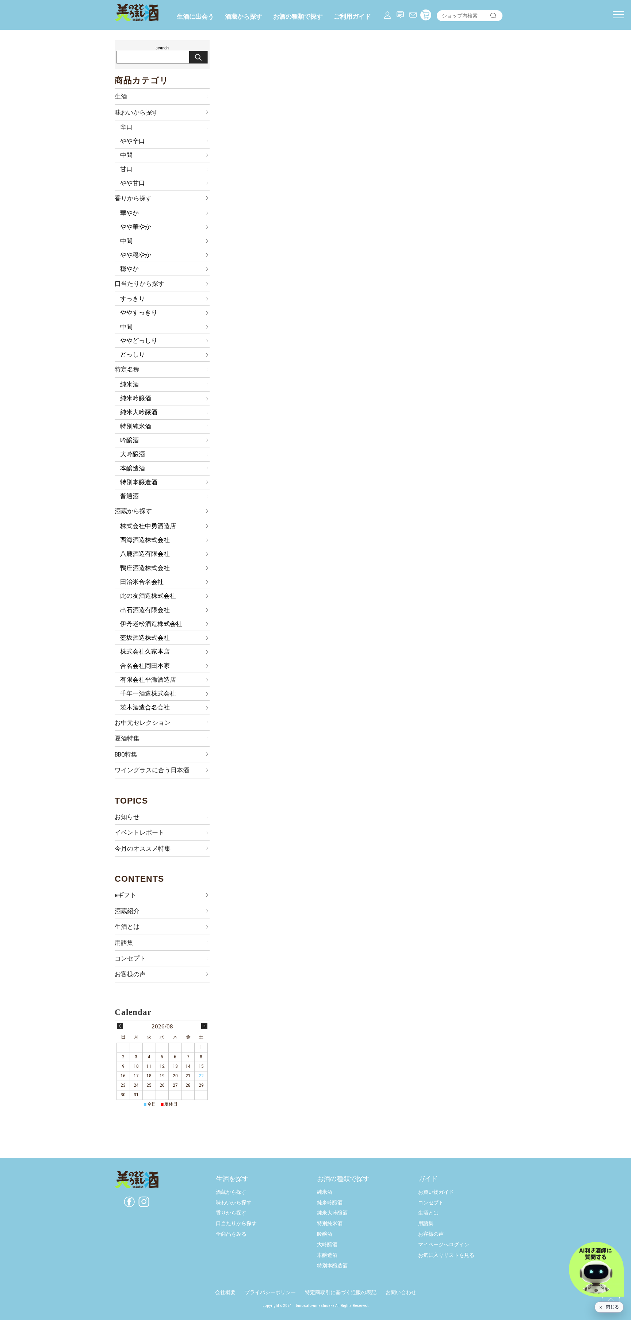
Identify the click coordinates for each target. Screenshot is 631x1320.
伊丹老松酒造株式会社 (151, 623)
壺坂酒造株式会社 (145, 637)
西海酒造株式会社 (145, 539)
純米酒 (129, 384)
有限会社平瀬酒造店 (148, 679)
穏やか (129, 268)
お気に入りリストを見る (446, 1255)
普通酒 (129, 496)
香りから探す (133, 198)
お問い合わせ (401, 1292)
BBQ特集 (126, 754)
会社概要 (225, 1292)
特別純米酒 (135, 426)
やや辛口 (132, 141)
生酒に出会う (195, 16)
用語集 (124, 942)
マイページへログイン (443, 1245)
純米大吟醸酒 (138, 412)
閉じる (612, 1306)
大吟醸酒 (132, 454)
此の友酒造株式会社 (148, 595)
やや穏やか (135, 254)
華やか (129, 212)
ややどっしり (138, 340)
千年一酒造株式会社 (148, 693)
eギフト (125, 894)
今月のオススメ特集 (143, 848)
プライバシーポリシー (270, 1292)
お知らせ (127, 816)
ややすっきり (138, 312)
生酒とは (127, 926)
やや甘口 (132, 182)
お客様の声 (130, 974)
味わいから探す (136, 112)
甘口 (126, 169)
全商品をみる (231, 1234)
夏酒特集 (127, 738)
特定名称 (127, 369)
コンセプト (130, 958)
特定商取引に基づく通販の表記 (340, 1292)
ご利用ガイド (352, 16)
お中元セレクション (143, 722)
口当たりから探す (139, 283)
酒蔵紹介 (127, 911)
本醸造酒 (132, 468)
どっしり (132, 354)
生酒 (121, 96)
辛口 (126, 127)
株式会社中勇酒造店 (148, 526)
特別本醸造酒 (138, 482)
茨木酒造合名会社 (145, 707)
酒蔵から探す (243, 16)
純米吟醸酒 (135, 398)
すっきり (132, 298)
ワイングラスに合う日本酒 (152, 770)
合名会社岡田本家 (145, 665)
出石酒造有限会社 (145, 609)
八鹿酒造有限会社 (145, 553)
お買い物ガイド (436, 1192)
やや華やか (135, 226)
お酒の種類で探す (298, 16)
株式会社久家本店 (145, 651)
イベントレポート (139, 832)
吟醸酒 (129, 440)
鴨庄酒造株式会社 (145, 568)
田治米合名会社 (142, 581)
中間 (126, 155)
